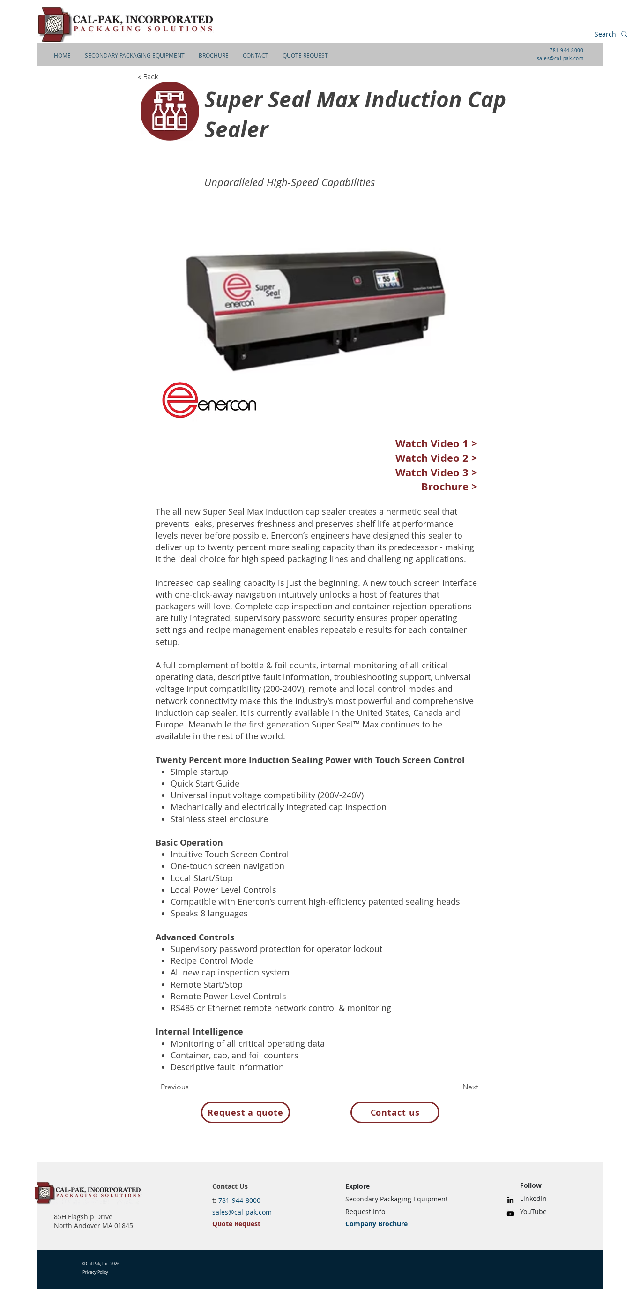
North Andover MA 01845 (93, 1225)
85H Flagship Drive (83, 1216)
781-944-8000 (566, 50)
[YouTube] (510, 1213)
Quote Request (236, 1223)
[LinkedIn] (510, 1199)
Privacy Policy (95, 1272)
